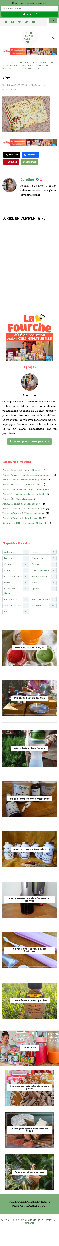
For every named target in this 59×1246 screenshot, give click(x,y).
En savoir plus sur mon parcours (29, 441)
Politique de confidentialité (29, 1201)
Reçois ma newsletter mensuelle (29, 3)
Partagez (32, 154)
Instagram (29, 1047)
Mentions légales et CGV (29, 1205)
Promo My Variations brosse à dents (23, 494)
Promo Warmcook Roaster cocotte (22, 518)
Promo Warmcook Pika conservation (23, 513)
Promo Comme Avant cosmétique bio (24, 479)
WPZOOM (29, 1223)
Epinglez (12, 161)
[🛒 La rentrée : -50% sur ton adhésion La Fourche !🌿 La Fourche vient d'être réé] (18, 1048)
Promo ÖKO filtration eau (17, 499)
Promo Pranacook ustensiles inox (21, 503)
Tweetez (13, 154)
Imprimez (31, 161)
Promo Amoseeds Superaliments (21, 470)
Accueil (7, 63)
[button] (4, 38)
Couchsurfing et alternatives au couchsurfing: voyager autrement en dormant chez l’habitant (28, 66)
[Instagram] (41, 180)
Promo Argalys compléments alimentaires (27, 475)
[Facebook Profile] (37, 180)
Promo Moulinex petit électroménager (25, 489)
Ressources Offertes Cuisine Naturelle (24, 523)
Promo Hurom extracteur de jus (21, 484)
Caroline (27, 180)
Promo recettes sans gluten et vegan (23, 508)
